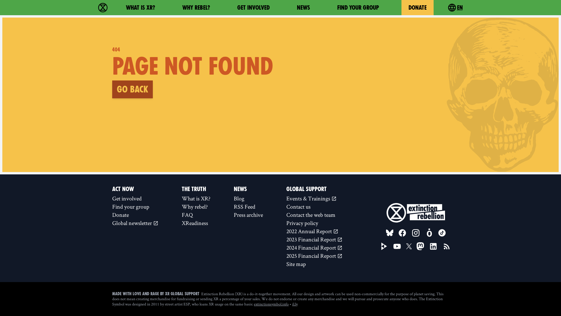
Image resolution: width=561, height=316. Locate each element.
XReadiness (195, 223)
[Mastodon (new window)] (420, 246)
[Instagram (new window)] (416, 233)
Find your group (358, 7)
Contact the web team (310, 215)
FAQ (187, 215)
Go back (132, 89)
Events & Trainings (308, 198)
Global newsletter (132, 223)
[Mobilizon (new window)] (429, 233)
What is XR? (140, 7)
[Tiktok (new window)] (442, 233)
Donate (417, 7)
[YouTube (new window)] (397, 246)
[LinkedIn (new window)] (433, 246)
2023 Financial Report (311, 239)
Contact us (298, 206)
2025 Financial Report (311, 256)
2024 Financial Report (311, 247)
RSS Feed (244, 206)
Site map (296, 264)
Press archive (248, 215)
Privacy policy (302, 223)
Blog (239, 198)
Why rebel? (196, 7)
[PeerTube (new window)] (384, 246)
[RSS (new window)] (446, 246)
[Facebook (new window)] (402, 233)
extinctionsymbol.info (271, 304)
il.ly (295, 304)
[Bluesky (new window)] (390, 233)
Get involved (253, 7)
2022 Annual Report (309, 231)
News (303, 7)
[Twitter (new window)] (409, 246)
